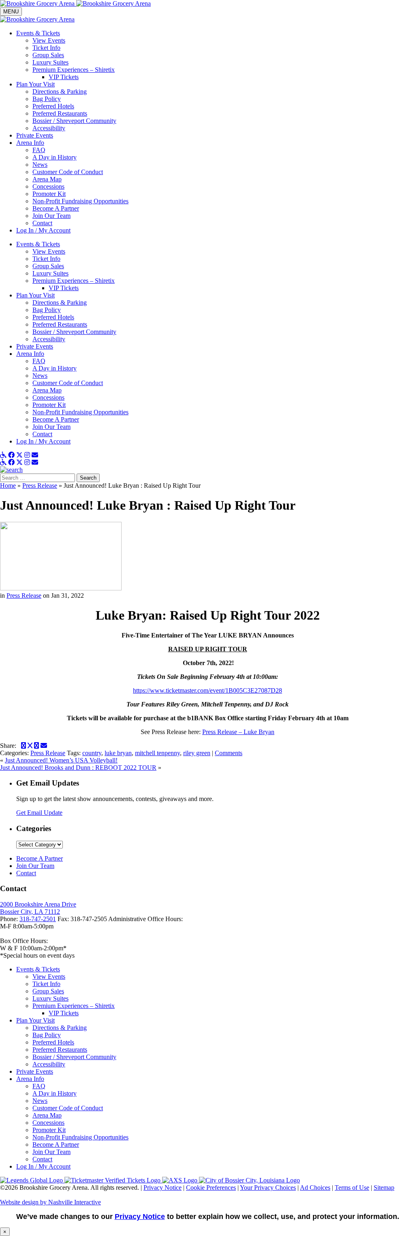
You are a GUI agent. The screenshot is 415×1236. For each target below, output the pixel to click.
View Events (48, 251)
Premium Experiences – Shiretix (73, 280)
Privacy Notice (162, 1187)
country (91, 752)
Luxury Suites (50, 273)
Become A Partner (55, 419)
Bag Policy (46, 309)
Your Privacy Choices (268, 1187)
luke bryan (118, 752)
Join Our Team (51, 426)
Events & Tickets (38, 244)
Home (8, 485)
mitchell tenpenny (157, 752)
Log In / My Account (43, 441)
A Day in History (54, 368)
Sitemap (384, 1187)
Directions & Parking (59, 302)
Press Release (39, 485)
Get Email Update (39, 812)
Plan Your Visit (35, 295)
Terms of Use (352, 1187)
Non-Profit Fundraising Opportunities (80, 412)
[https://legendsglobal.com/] (32, 1180)
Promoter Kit (49, 404)
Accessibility (48, 339)
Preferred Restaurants (59, 324)
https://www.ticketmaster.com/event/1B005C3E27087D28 (207, 690)
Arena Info (30, 353)
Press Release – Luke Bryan (238, 731)
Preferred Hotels (53, 317)
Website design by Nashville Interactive (50, 1202)
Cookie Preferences (211, 1187)
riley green (196, 752)
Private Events (34, 346)
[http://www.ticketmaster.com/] (113, 1180)
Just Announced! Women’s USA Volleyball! (61, 760)
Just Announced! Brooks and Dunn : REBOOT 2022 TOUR (78, 767)
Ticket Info (46, 258)
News (39, 375)
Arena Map (47, 390)
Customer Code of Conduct (67, 382)
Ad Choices (315, 1187)
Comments (228, 752)
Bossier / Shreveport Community (74, 331)
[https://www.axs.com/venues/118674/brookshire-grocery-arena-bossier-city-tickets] (180, 1180)
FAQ (38, 360)
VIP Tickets (64, 287)
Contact (42, 434)
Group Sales (48, 266)
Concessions (48, 397)
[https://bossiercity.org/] (249, 1180)
